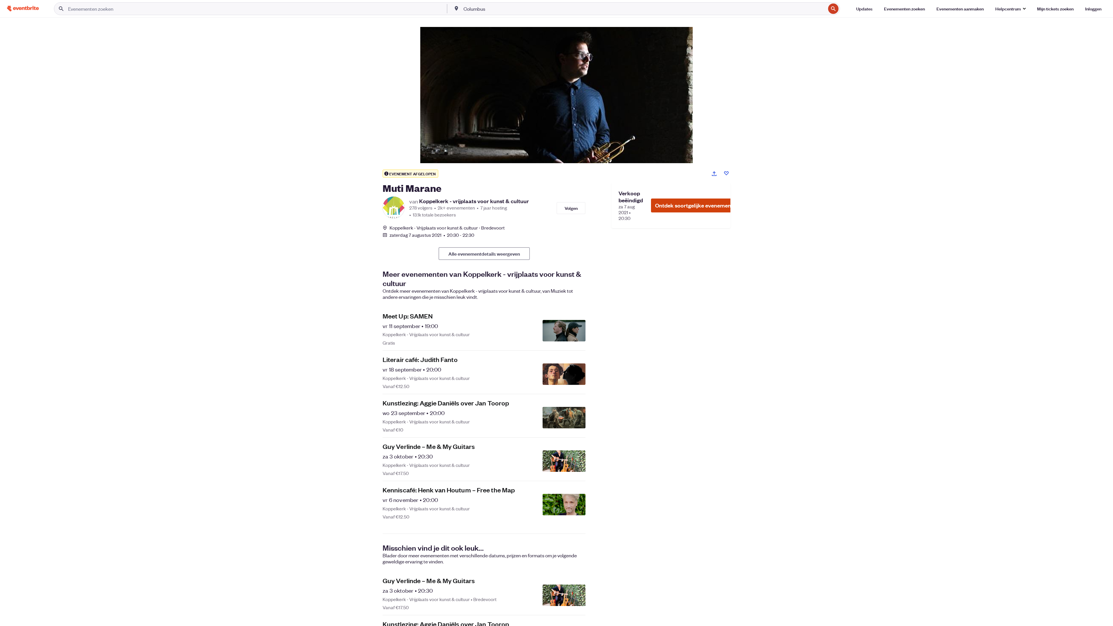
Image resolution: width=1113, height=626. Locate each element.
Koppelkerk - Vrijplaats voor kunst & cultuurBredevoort (447, 228)
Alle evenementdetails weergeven (484, 253)
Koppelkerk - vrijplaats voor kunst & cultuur (474, 201)
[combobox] (644, 8)
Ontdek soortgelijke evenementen (697, 205)
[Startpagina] (23, 8)
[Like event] (726, 173)
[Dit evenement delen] (714, 173)
